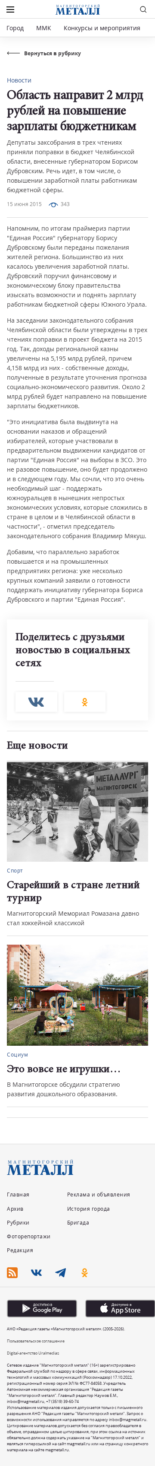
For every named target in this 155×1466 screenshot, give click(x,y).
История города (88, 1208)
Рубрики (18, 1222)
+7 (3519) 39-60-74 (62, 1401)
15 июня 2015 (24, 204)
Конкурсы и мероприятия (103, 28)
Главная (18, 1194)
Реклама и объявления (98, 1194)
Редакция (20, 1250)
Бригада (78, 1222)
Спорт (15, 870)
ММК (43, 28)
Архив (15, 1208)
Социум (17, 1054)
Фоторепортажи (29, 1236)
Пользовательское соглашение (36, 1341)
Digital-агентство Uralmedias (33, 1353)
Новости (19, 80)
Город (15, 28)
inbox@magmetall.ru (25, 1401)
